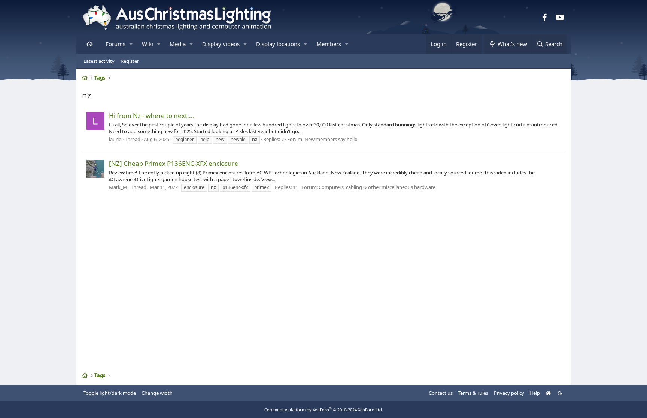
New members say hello (331, 139)
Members (328, 44)
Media (178, 44)
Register (130, 61)
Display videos (221, 44)
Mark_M (118, 187)
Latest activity (99, 61)
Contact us (441, 393)
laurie (115, 139)
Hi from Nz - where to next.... (152, 115)
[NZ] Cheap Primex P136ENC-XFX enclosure (173, 163)
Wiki (147, 44)
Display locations (278, 44)
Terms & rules (473, 393)
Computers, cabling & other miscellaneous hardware (377, 187)
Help (534, 393)
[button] (131, 44)
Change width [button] (157, 393)
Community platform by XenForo (323, 409)
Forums (115, 44)
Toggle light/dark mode (109, 393)
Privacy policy (509, 393)
